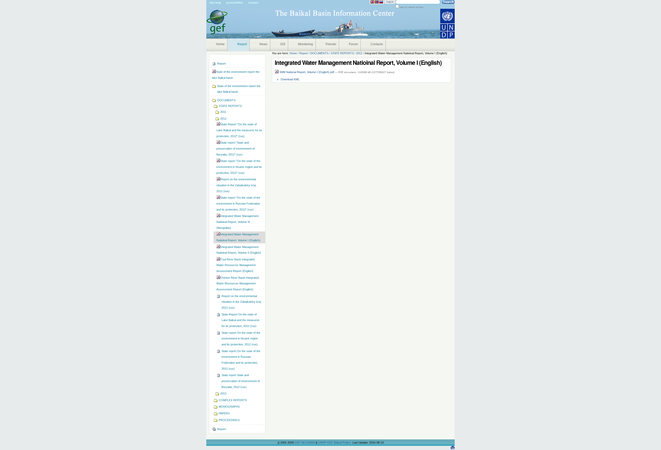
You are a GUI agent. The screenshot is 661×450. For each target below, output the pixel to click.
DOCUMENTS (319, 53)
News (263, 44)
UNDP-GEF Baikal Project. (335, 442)
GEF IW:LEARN (305, 442)
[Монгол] (377, 2)
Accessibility (234, 2)
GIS (282, 44)
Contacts (377, 44)
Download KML (290, 79)
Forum (353, 44)
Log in (390, 2)
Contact (253, 2)
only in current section (411, 7)
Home (220, 44)
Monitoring (305, 44)
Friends (331, 44)
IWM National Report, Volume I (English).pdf (307, 72)
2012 (359, 53)
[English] (372, 2)
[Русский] (381, 2)
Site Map (215, 2)
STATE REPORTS (342, 53)
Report (242, 44)
